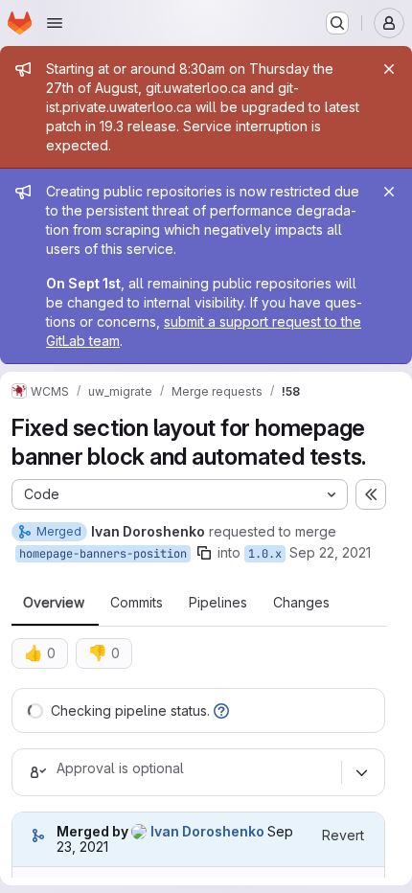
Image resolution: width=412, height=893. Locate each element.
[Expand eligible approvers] (361, 772)
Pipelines (218, 602)
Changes (301, 602)
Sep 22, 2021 (330, 552)
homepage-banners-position (103, 553)
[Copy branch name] (204, 552)
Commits (136, 602)
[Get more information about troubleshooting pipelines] (221, 710)
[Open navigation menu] (54, 23)
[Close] (389, 68)
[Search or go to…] (337, 22)
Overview (53, 602)
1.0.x (265, 553)
